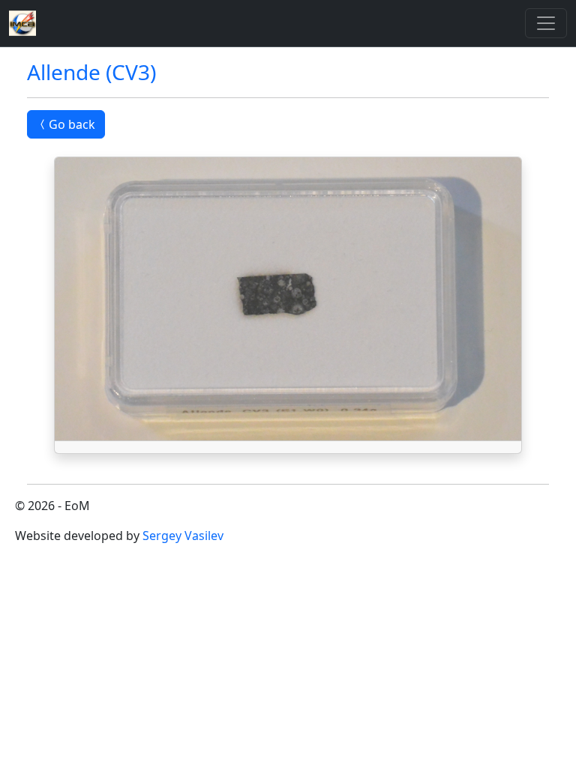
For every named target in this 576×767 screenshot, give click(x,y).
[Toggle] (546, 23)
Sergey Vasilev (183, 535)
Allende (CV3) (91, 72)
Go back (72, 124)
